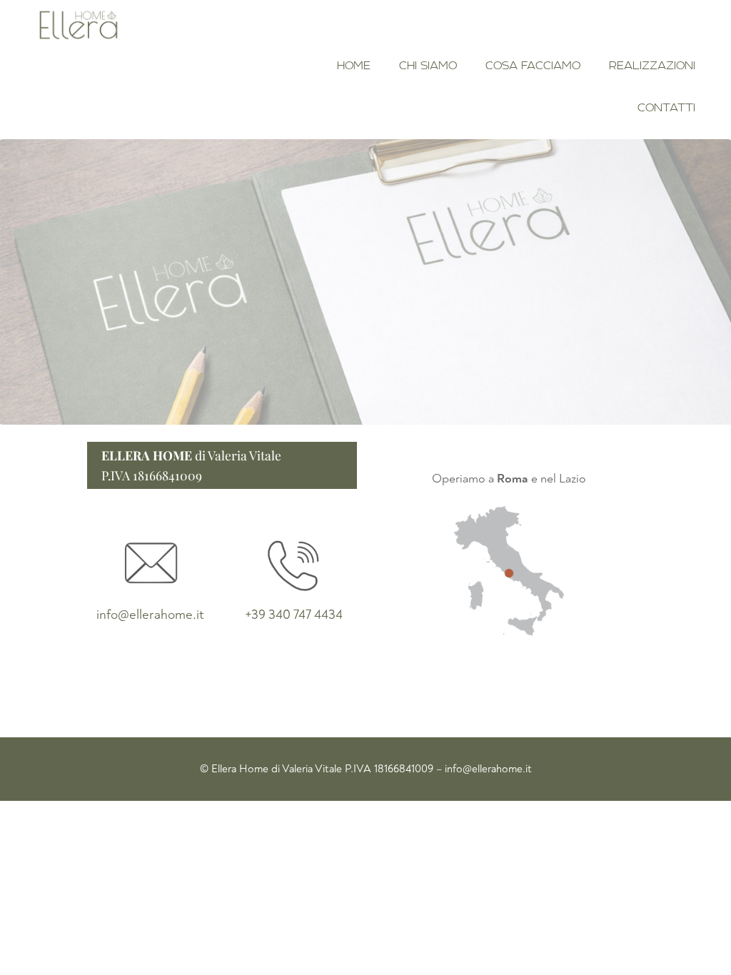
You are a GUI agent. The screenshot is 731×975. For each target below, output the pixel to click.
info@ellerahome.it (150, 614)
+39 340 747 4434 (294, 614)
